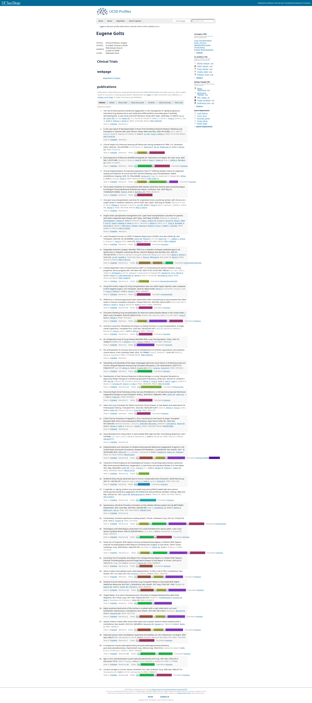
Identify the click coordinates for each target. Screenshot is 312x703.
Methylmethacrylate (202, 45)
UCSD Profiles (120, 11)
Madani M (162, 452)
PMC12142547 (124, 228)
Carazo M (169, 221)
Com (149, 387)
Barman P (143, 226)
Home (100, 21)
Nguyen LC (159, 624)
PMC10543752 (147, 355)
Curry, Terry (202, 116)
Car (140, 152)
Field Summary (165, 102)
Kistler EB (124, 587)
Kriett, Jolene (202, 121)
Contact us (164, 696)
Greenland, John (205, 103)
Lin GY (114, 257)
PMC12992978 (156, 121)
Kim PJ (108, 223)
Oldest (112, 102)
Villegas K (115, 205)
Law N (167, 381)
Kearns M (152, 221)
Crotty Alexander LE (126, 275)
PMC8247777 (108, 439)
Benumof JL (180, 611)
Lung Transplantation (203, 40)
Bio (143, 263)
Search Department (204, 126)
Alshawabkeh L (109, 221)
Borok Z (175, 257)
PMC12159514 (141, 207)
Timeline (151, 102)
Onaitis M (119, 521)
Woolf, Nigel (202, 123)
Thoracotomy (199, 47)
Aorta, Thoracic (200, 43)
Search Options (135, 21)
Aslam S (131, 291)
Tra (142, 244)
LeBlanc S (175, 239)
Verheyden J (116, 273)
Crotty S (133, 384)
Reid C (106, 600)
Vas (156, 152)
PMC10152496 (164, 384)
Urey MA (173, 226)
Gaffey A (173, 160)
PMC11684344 (170, 241)
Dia (156, 182)
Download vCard (112, 53)
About (109, 21)
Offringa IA (154, 257)
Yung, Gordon (204, 69)
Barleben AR (140, 192)
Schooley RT (117, 384)
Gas (143, 371)
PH (213, 458)
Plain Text (179, 102)
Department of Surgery (111, 78)
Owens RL (126, 118)
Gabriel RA (107, 587)
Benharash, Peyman (202, 94)
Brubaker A (179, 223)
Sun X (170, 275)
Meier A (130, 223)
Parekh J (135, 226)
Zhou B (146, 257)
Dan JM (110, 381)
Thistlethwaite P (165, 597)
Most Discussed (137, 102)
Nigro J (144, 221)
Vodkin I (166, 226)
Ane (144, 458)
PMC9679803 (168, 426)
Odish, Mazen (204, 66)
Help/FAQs (120, 21)
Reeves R (120, 221)
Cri (142, 473)
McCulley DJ (162, 275)
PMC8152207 (129, 455)
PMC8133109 (129, 470)
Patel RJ (138, 160)
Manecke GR (115, 613)
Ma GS (156, 147)
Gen (143, 166)
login (149, 95)
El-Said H (160, 221)
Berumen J (126, 226)
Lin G (173, 273)
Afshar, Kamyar (205, 63)
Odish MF (110, 118)
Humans (184, 166)
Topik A (114, 223)
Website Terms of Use (184, 693)
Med (146, 500)
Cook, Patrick (202, 113)
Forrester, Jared (203, 118)
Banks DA (156, 547)
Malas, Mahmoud (203, 89)
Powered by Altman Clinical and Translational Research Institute (284, 3)
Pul (157, 321)
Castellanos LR (160, 508)
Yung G (171, 118)
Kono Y (159, 226)
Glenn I (152, 160)
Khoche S (135, 573)
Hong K (177, 221)
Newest (102, 102)
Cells (200, 263)
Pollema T (117, 121)
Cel (142, 281)
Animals (194, 263)
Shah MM (144, 423)
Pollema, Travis (205, 74)
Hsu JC (116, 510)
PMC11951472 (124, 260)
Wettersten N (165, 147)
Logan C (174, 381)
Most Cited (122, 102)
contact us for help (105, 97)
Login (102, 26)
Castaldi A (122, 257)
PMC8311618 (145, 510)
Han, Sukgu (203, 97)
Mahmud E (148, 147)
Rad (172, 182)
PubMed (113, 124)
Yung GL (156, 368)
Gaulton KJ (165, 273)
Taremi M (181, 423)
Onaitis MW (141, 368)
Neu (142, 484)
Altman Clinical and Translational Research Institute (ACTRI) (169, 689)
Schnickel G (108, 226)
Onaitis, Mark (204, 72)
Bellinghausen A (137, 494)
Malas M (159, 160)
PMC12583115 (153, 178)
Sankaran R (145, 176)
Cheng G (139, 468)
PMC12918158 (109, 136)
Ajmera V (151, 226)
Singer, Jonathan (205, 100)
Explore (199, 53)
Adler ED (113, 410)
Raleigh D (122, 223)
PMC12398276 (124, 278)
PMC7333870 (108, 497)
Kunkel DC (165, 368)
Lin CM (147, 134)
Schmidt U (133, 587)
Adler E (121, 426)
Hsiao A (123, 178)
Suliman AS (177, 597)
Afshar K (125, 121)
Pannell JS (161, 481)
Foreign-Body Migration (204, 50)
